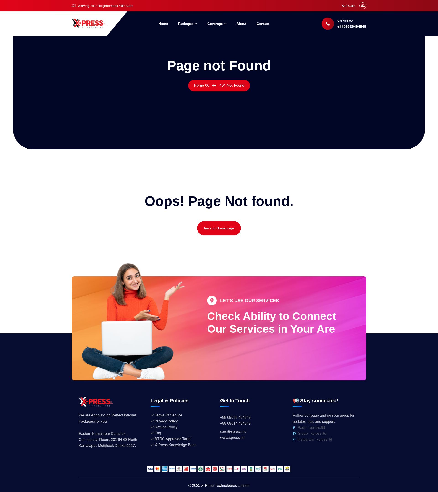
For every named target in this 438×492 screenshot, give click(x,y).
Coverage (215, 24)
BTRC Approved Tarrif (172, 439)
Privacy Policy (166, 421)
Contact (263, 24)
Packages (185, 24)
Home (163, 24)
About (241, 24)
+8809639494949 (351, 27)
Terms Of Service (168, 415)
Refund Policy (166, 427)
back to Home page (219, 228)
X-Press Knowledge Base (175, 445)
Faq (158, 433)
